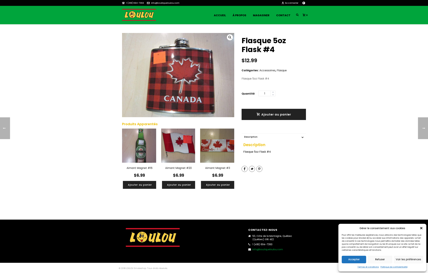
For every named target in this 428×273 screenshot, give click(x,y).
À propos (239, 15)
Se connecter (291, 3)
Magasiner (261, 15)
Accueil (220, 15)
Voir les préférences (408, 259)
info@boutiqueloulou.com (165, 3)
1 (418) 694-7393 (135, 3)
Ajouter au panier (276, 114)
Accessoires (267, 70)
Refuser (380, 259)
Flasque (282, 70)
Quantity (248, 93)
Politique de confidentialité (394, 266)
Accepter (354, 259)
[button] (421, 228)
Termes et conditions (368, 266)
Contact (283, 15)
